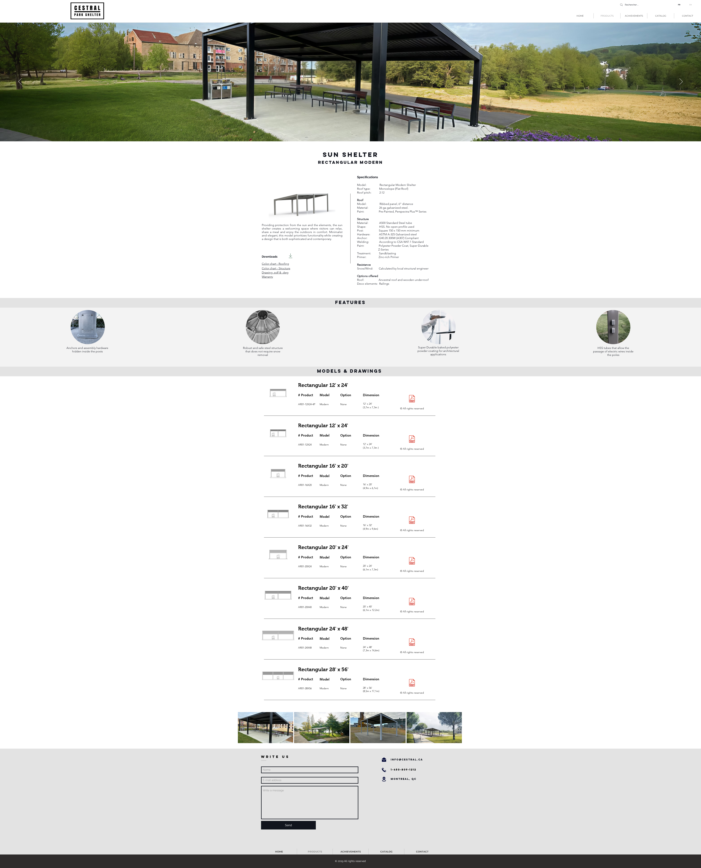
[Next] (681, 81)
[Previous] (20, 81)
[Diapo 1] (350, 132)
